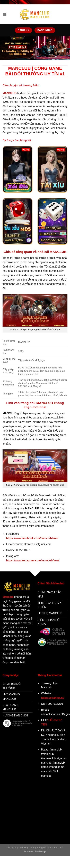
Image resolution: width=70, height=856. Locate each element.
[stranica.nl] (35, 14)
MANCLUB (10, 93)
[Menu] (5, 14)
